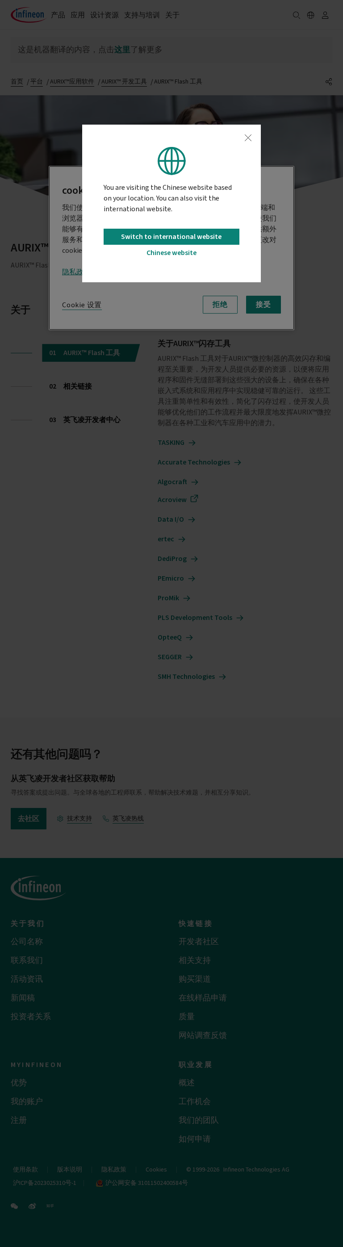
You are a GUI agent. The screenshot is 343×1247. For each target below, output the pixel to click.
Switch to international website (171, 237)
